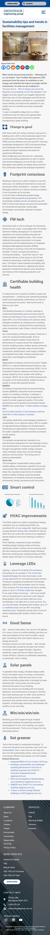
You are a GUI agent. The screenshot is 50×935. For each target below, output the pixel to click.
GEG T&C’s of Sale (12, 875)
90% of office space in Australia (20, 414)
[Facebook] (3, 67)
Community (9, 836)
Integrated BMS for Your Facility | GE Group (29, 762)
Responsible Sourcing (9, 842)
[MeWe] (27, 67)
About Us (7, 813)
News (6, 816)
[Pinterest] (22, 67)
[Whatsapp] (32, 67)
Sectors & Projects (11, 859)
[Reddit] (13, 67)
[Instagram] (6, 919)
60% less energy (33, 607)
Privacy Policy (10, 847)
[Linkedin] (18, 67)
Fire (30, 816)
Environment (9, 832)
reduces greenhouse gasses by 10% (26, 198)
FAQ (5, 863)
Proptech (32, 828)
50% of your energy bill (21, 528)
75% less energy (22, 587)
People (6, 828)
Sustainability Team (11, 750)
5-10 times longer (22, 590)
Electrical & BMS (36, 820)
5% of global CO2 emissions (30, 570)
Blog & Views (9, 867)
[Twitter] (8, 67)
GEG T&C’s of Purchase (14, 871)
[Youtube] (20, 919)
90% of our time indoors (18, 320)
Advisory (32, 824)
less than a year (30, 596)
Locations (8, 820)
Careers (7, 824)
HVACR (32, 813)
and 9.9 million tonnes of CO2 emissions (19, 411)
